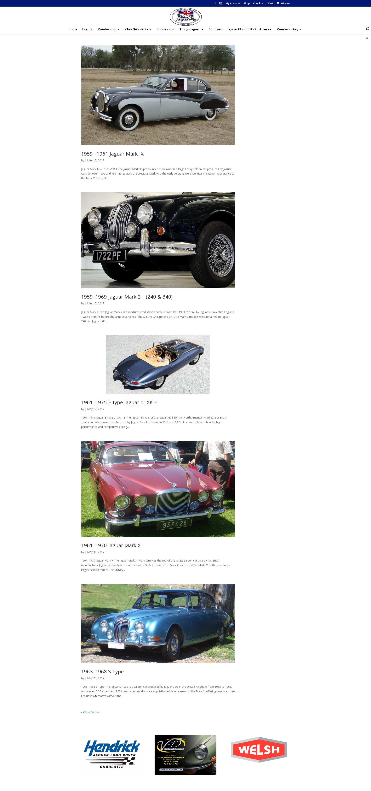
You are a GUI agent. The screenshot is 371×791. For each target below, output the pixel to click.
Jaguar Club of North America (249, 29)
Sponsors (216, 29)
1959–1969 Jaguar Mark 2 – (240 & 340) (127, 296)
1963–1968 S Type (102, 671)
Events (87, 29)
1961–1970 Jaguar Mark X (111, 545)
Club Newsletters (138, 29)
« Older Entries (90, 712)
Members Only (287, 29)
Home (72, 29)
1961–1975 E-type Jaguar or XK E (119, 402)
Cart (270, 3)
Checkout (259, 3)
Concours (164, 29)
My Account (233, 3)
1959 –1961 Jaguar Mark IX (112, 153)
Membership (107, 29)
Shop (246, 3)
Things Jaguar (190, 29)
